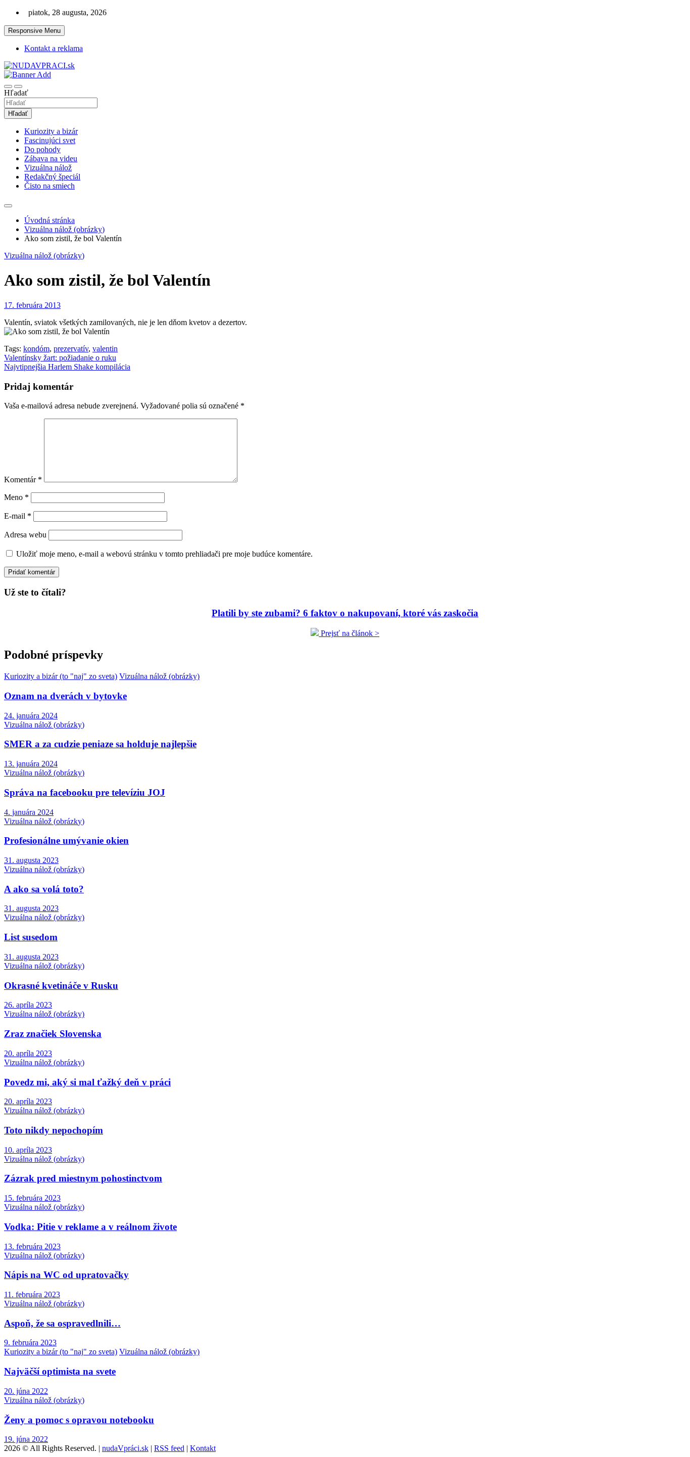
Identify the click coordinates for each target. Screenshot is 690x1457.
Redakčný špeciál (52, 176)
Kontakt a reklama (53, 48)
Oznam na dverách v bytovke (65, 696)
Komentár (23, 479)
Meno (16, 497)
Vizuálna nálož (48, 167)
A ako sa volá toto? (44, 889)
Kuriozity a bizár (51, 131)
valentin (105, 348)
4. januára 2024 (29, 812)
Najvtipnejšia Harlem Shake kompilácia (67, 366)
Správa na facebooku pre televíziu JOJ (84, 792)
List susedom (31, 937)
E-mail (17, 516)
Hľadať (16, 92)
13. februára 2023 (32, 1246)
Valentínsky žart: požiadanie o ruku (60, 357)
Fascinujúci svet (49, 140)
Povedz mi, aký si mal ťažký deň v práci (87, 1082)
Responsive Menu (34, 30)
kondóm (36, 348)
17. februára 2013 (32, 305)
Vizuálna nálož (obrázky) (44, 255)
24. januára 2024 (31, 715)
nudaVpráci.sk (125, 1448)
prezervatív (71, 348)
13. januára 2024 (31, 763)
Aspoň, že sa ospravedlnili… (62, 1323)
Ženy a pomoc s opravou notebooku (79, 1420)
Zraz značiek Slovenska (53, 1033)
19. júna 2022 (26, 1439)
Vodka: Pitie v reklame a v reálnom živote (90, 1226)
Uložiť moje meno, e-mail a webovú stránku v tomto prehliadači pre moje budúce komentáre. (164, 554)
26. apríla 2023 (28, 1004)
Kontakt (203, 1448)
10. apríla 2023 (28, 1150)
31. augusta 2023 (31, 860)
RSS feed (169, 1448)
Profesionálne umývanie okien (66, 840)
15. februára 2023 (32, 1198)
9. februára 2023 (30, 1342)
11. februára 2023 (32, 1294)
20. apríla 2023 (28, 1053)
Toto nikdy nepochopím (53, 1130)
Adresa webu (25, 534)
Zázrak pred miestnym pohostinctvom (83, 1178)
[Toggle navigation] (8, 86)
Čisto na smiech (49, 185)
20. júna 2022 (26, 1391)
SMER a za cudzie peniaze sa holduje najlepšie (100, 744)
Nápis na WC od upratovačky (66, 1274)
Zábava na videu (50, 158)
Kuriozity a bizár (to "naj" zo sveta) (60, 676)
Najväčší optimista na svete (60, 1371)
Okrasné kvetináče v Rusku (61, 985)
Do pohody (42, 149)
